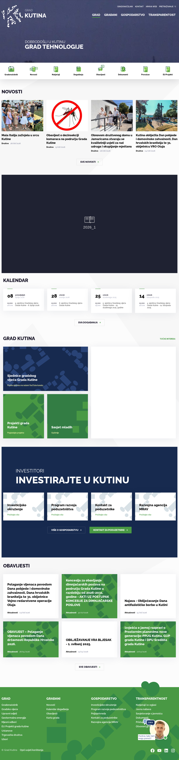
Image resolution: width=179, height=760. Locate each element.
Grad (96, 15)
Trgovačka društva (12, 735)
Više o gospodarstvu (64, 530)
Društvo (5, 143)
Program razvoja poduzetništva (64, 507)
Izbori (5, 739)
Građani (110, 15)
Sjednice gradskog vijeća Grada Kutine (22, 378)
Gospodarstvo (133, 15)
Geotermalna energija (14, 717)
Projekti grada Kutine (18, 425)
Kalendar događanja (57, 709)
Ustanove (7, 730)
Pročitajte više (13, 515)
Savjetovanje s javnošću (149, 713)
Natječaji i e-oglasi (146, 704)
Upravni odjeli (9, 713)
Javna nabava (143, 709)
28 (54, 296)
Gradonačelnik (125, 7)
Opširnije (55, 433)
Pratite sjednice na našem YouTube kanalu (25, 385)
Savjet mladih (61, 427)
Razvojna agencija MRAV (153, 507)
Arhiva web (151, 7)
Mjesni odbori (9, 722)
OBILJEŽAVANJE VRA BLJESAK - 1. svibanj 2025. (88, 642)
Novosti (50, 704)
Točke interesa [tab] (167, 339)
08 (10, 296)
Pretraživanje (166, 7)
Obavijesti (51, 713)
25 (98, 296)
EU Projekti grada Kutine (15, 726)
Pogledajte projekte (15, 433)
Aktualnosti (12, 613)
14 (142, 296)
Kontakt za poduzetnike (105, 507)
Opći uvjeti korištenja (31, 750)
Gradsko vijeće (10, 709)
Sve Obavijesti (88, 666)
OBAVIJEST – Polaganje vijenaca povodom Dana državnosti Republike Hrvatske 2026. (30, 638)
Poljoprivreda (98, 713)
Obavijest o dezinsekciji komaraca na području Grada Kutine (66, 138)
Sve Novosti (88, 161)
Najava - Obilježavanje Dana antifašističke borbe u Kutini (146, 603)
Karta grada (52, 717)
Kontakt (139, 7)
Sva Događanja (88, 322)
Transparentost (162, 15)
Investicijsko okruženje (16, 507)
